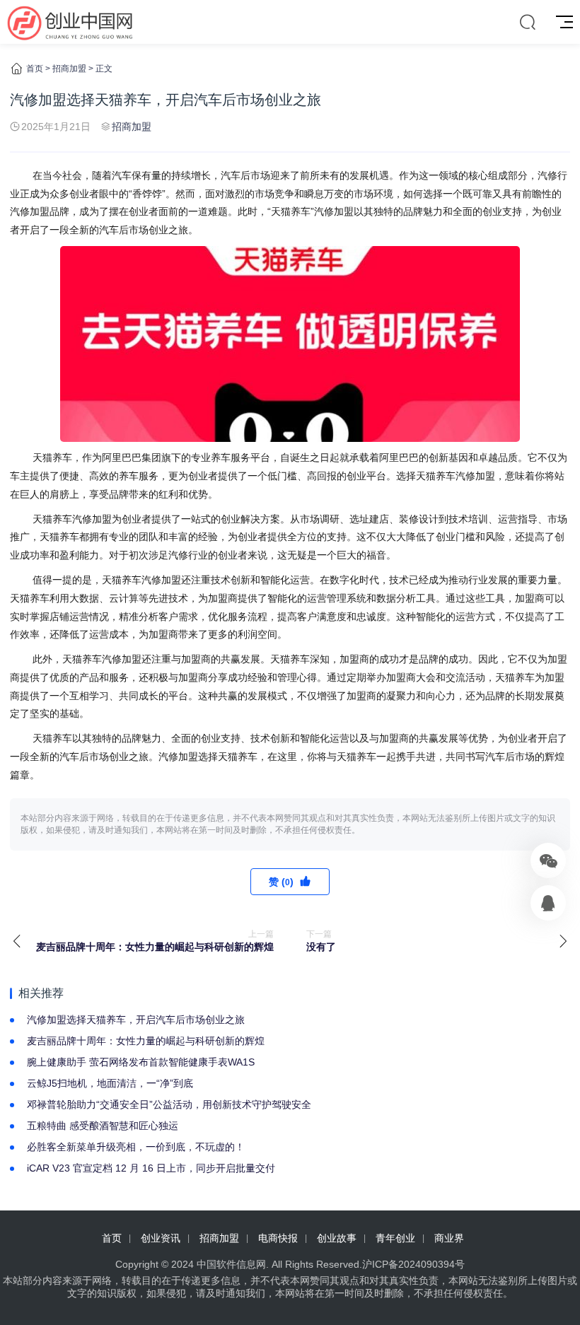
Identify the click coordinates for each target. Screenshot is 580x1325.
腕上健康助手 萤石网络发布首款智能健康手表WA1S (141, 1062)
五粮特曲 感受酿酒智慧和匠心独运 (102, 1125)
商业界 (449, 1238)
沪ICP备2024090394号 (413, 1264)
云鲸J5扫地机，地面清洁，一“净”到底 (110, 1083)
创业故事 (336, 1238)
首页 (34, 69)
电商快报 (278, 1238)
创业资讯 (160, 1238)
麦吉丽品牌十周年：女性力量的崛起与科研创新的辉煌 (146, 1040)
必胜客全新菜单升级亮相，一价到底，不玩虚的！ (136, 1146)
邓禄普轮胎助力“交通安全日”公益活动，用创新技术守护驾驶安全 (169, 1104)
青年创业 (395, 1238)
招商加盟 (69, 69)
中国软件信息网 (231, 1264)
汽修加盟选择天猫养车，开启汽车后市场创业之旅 (136, 1019)
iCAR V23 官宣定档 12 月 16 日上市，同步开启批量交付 (151, 1168)
